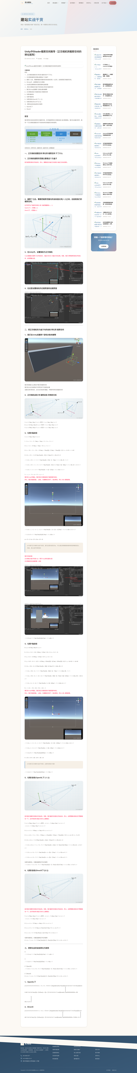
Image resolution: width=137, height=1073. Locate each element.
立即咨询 (112, 3)
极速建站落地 (56, 1046)
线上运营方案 (77, 1052)
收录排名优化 (77, 1046)
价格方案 (96, 3)
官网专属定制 (56, 1049)
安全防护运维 (56, 1055)
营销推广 (63, 3)
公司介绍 (97, 1046)
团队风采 (97, 1049)
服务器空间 (76, 1058)
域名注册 (76, 1055)
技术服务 (72, 3)
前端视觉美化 (56, 1052)
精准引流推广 (77, 1049)
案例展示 (81, 3)
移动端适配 (55, 1058)
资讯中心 (88, 3)
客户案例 (97, 1052)
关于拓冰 (104, 3)
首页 (48, 3)
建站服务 (55, 3)
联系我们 (97, 1058)
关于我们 (108, 1070)
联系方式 (114, 1070)
